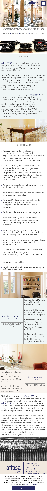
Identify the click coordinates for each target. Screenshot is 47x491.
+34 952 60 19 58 (33, 469)
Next (43, 13)
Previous (3, 13)
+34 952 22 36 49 (34, 472)
